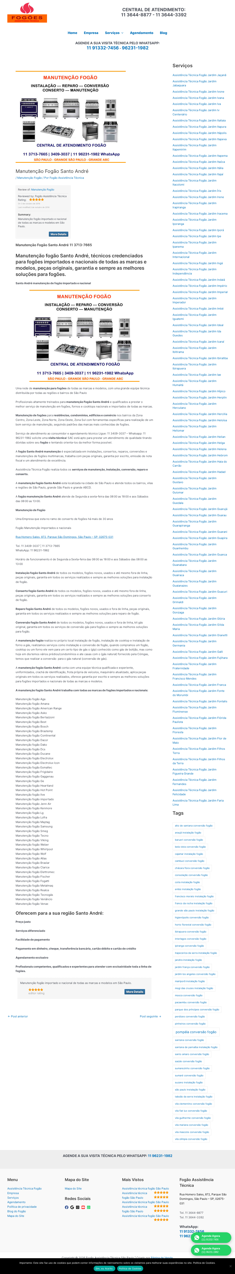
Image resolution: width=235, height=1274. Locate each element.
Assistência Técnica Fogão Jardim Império (200, 285)
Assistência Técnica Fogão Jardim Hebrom (200, 455)
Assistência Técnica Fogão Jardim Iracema (200, 213)
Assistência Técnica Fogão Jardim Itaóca (199, 161)
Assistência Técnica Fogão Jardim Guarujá (200, 509)
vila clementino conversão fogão (193, 1103)
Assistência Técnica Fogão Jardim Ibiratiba (200, 358)
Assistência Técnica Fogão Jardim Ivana (198, 98)
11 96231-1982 (160, 1156)
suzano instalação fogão (189, 1082)
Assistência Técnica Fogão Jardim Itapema (200, 155)
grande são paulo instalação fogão (194, 910)
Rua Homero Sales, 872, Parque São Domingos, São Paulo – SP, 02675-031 (64, 537)
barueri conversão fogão (189, 839)
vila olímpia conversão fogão (191, 1139)
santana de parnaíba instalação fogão (196, 1047)
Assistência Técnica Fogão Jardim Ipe (197, 236)
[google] (72, 1207)
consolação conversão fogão (191, 875)
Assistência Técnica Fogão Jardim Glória (199, 618)
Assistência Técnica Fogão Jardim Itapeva (200, 139)
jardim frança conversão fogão (192, 967)
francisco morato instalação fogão (194, 896)
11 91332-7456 (103, 48)
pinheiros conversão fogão (190, 1023)
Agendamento (16, 1202)
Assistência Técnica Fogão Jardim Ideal (198, 325)
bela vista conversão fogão (190, 846)
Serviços (13, 1197)
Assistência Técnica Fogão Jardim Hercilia (200, 414)
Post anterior (18, 1016)
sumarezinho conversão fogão (192, 1068)
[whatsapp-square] (89, 1207)
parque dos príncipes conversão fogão (197, 1009)
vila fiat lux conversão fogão (191, 1110)
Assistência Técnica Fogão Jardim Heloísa (200, 420)
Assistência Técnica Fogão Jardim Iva (197, 104)
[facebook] (67, 1207)
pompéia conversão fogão (196, 1032)
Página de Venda (162, 1257)
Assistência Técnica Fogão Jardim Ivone (198, 91)
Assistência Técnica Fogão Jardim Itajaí (198, 174)
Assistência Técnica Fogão (24, 1188)
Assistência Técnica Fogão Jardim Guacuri (200, 591)
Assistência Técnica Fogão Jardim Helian (199, 437)
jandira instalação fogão (188, 959)
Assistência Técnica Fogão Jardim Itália (198, 168)
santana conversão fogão (189, 1039)
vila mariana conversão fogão (191, 1124)
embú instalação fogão (188, 889)
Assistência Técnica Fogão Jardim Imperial (200, 292)
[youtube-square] (83, 1207)
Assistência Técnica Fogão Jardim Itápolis (200, 133)
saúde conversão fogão (188, 1061)
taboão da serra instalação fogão (193, 1096)
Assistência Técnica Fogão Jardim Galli (198, 651)
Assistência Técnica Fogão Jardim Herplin (200, 397)
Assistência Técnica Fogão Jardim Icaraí (198, 341)
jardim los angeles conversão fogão (195, 974)
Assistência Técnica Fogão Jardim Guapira (200, 538)
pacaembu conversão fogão (191, 1002)
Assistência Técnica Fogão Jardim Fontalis (200, 701)
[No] (230, 1266)
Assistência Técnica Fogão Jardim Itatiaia (199, 120)
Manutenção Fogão (29, 177)
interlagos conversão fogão (190, 938)
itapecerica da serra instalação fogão (196, 952)
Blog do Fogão (16, 1211)
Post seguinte (150, 1016)
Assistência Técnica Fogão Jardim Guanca (200, 554)
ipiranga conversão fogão (189, 945)
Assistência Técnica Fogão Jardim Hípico (199, 391)
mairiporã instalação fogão (190, 981)
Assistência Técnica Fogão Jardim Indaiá (199, 279)
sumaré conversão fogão (189, 1075)
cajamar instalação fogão (189, 853)
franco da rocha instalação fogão (193, 903)
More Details (58, 234)
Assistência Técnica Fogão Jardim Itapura (199, 126)
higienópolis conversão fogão (192, 917)
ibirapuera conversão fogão (190, 931)
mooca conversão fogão (189, 995)
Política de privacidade (22, 1206)
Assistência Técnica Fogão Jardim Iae (197, 374)
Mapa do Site (15, 1216)
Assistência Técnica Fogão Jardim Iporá (198, 230)
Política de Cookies (130, 1268)
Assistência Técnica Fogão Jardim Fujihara (200, 658)
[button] (121, 33)
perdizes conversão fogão (190, 1016)
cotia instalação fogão (187, 882)
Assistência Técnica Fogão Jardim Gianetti (200, 635)
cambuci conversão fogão (189, 860)
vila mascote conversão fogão (192, 1132)
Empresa (13, 1193)
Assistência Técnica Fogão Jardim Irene (198, 197)
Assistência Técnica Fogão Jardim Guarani (200, 531)
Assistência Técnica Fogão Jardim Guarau (200, 515)
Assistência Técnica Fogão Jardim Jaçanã (199, 75)
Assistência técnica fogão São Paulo (145, 1188)
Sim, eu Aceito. (104, 1268)
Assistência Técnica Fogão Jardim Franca (199, 685)
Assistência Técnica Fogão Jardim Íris (197, 191)
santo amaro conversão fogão (192, 1054)
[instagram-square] (78, 1207)
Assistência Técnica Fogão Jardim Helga (199, 443)
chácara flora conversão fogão (192, 868)
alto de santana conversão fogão (194, 825)
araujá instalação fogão (188, 832)
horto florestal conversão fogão (193, 924)
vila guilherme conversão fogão (193, 1117)
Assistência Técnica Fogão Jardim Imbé (198, 308)
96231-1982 (135, 48)
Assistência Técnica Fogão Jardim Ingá (198, 263)
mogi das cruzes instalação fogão (194, 988)
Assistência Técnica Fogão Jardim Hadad (199, 472)
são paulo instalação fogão (190, 1089)
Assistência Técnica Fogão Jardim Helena (199, 449)
